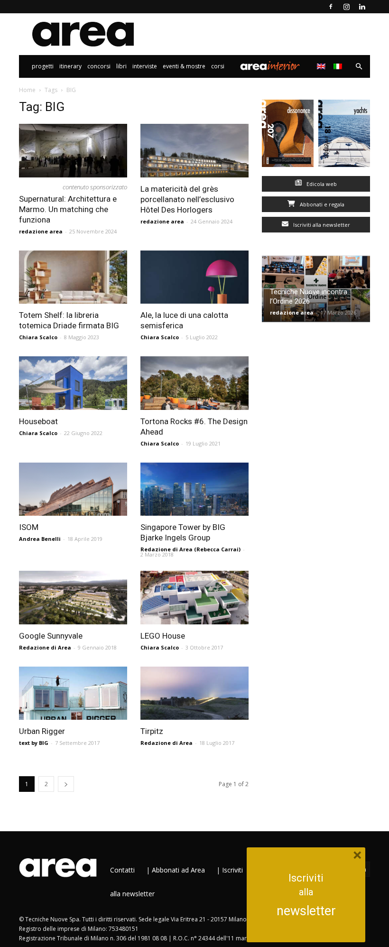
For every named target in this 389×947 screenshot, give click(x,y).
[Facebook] (331, 6)
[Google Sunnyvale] (73, 597)
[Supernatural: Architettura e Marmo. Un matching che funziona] (73, 150)
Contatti (122, 869)
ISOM (28, 527)
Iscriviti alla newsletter (321, 224)
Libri (121, 66)
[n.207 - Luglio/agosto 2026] (288, 135)
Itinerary (70, 66)
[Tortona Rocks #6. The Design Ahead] (194, 383)
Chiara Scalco (38, 337)
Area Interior (270, 66)
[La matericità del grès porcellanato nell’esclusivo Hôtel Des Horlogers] (194, 150)
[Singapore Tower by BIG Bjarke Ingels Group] (194, 489)
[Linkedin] (362, 6)
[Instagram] (346, 6)
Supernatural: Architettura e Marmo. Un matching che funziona (68, 209)
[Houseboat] (73, 383)
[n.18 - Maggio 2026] (344, 135)
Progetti (43, 66)
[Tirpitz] (194, 693)
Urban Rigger (42, 731)
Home (27, 90)
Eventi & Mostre (184, 66)
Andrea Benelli (40, 538)
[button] (358, 66)
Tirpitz (151, 731)
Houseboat (38, 421)
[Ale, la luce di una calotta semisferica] (194, 277)
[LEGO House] (194, 597)
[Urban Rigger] (73, 693)
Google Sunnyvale (51, 636)
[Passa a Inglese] (322, 66)
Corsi (217, 66)
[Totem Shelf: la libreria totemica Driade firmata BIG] (73, 277)
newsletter (306, 911)
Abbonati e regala (321, 204)
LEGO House (162, 636)
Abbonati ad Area (178, 869)
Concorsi (99, 66)
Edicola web (321, 183)
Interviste (144, 66)
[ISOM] (73, 489)
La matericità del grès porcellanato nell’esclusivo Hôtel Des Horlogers (187, 199)
